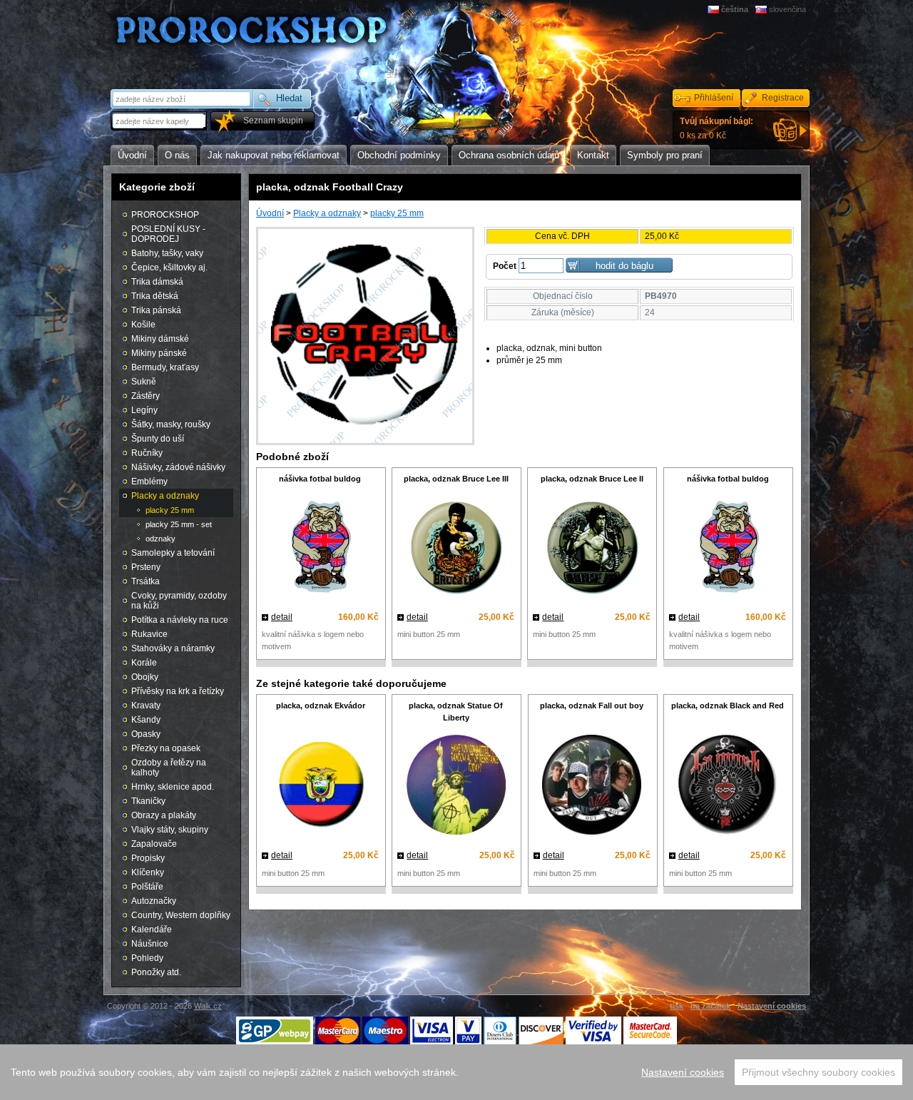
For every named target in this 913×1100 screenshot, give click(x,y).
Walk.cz (208, 1006)
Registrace (783, 98)
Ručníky (147, 453)
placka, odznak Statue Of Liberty (456, 711)
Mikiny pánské (159, 353)
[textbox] (159, 121)
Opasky (145, 734)
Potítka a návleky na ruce (179, 620)
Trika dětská (154, 296)
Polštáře (147, 887)
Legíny (144, 410)
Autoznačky (153, 901)
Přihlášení (713, 98)
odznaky (160, 538)
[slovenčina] (762, 9)
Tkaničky (148, 801)
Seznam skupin (273, 121)
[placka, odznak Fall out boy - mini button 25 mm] (592, 786)
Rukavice (149, 634)
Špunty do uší (157, 439)
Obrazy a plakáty (163, 815)
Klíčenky (147, 872)
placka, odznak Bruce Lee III (456, 478)
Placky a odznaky (327, 213)
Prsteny (145, 567)
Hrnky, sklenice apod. (172, 787)
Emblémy (149, 482)
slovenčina (787, 9)
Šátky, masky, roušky (170, 424)
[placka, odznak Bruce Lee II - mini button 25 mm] (592, 548)
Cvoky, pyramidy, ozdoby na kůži (179, 601)
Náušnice (149, 944)
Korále (144, 663)
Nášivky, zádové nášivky (178, 467)
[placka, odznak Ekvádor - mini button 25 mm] (320, 787)
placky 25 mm (397, 213)
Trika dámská (157, 282)
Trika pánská (156, 310)
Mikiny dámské (160, 339)
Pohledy (147, 958)
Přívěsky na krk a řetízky (177, 691)
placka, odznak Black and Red (727, 705)
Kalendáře (151, 930)
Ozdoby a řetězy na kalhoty (168, 768)
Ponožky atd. (156, 972)
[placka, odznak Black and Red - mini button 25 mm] (727, 786)
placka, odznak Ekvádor (320, 705)
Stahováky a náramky (173, 648)
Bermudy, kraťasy (165, 367)
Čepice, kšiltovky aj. (169, 268)
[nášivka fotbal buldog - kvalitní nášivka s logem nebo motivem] (320, 548)
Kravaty (145, 706)
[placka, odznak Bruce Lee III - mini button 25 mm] (456, 548)
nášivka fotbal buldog (320, 478)
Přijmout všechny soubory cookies (818, 1072)
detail (281, 617)
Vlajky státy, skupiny (169, 830)
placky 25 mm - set (179, 524)
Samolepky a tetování (173, 553)
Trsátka (145, 581)
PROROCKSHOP (165, 215)
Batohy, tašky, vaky (167, 253)
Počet (504, 266)
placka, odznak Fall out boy (591, 705)
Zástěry (145, 396)
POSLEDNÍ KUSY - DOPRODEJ (168, 234)
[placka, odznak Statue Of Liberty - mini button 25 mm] (455, 786)
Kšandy (145, 720)
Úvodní (270, 213)
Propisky (148, 858)
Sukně (143, 382)
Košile (143, 325)
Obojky (144, 677)
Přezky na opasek (165, 748)
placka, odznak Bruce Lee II (592, 478)
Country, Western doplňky (180, 915)
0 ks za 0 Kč (716, 128)
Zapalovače (154, 844)
